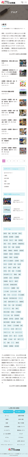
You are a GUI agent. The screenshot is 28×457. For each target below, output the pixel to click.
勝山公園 (5, 298)
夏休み (20, 233)
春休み (9, 267)
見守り (10, 335)
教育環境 (5, 236)
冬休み (9, 243)
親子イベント (18, 329)
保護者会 (10, 250)
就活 (13, 308)
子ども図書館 (21, 294)
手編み (5, 305)
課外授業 (17, 346)
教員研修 (16, 250)
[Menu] (25, 2)
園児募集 (11, 236)
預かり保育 (7, 184)
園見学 (16, 281)
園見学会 (19, 322)
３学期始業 (18, 312)
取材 (20, 291)
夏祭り (17, 308)
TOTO (8, 294)
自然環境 (5, 277)
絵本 (15, 264)
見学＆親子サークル (8, 274)
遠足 (13, 271)
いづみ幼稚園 (16, 325)
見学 (15, 339)
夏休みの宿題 (6, 312)
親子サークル (20, 339)
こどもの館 (6, 291)
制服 (16, 240)
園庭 (20, 274)
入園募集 (13, 288)
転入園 (19, 264)
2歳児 (5, 175)
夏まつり (11, 281)
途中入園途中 (18, 305)
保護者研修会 (21, 243)
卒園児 (10, 257)
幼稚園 (5, 339)
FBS (13, 332)
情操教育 (21, 301)
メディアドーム (7, 308)
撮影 (5, 294)
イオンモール (6, 288)
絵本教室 (16, 257)
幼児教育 (6, 186)
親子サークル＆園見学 (8, 260)
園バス (15, 335)
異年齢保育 (16, 277)
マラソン (20, 298)
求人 (5, 342)
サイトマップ (21, 444)
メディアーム (6, 329)
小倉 (5, 325)
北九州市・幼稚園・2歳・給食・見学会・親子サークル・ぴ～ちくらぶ (10, 101)
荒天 (9, 247)
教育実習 (20, 240)
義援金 (5, 250)
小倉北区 (9, 325)
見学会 (5, 271)
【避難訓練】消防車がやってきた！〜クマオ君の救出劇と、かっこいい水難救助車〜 (10, 72)
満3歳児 (11, 254)
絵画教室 (11, 346)
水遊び (10, 277)
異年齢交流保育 (13, 284)
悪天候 (5, 247)
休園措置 (5, 281)
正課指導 (17, 318)
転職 (8, 342)
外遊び (22, 260)
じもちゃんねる (13, 291)
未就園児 (5, 257)
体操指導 (5, 254)
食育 (21, 325)
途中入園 (6, 178)
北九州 (5, 264)
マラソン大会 (6, 315)
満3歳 (22, 318)
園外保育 (14, 243)
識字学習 (11, 318)
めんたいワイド (18, 332)
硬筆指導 (5, 318)
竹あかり (11, 240)
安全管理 (5, 335)
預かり (5, 267)
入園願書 (17, 236)
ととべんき (14, 294)
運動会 (15, 274)
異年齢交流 (16, 254)
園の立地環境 (6, 322)
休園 (13, 247)
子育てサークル (7, 332)
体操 (18, 288)
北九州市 (20, 335)
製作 (9, 271)
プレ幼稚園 (18, 271)
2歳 (12, 315)
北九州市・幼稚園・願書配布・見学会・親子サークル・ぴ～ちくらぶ (10, 150)
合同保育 (10, 264)
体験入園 (13, 322)
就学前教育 (16, 315)
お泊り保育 (6, 284)
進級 (19, 267)
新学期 (14, 267)
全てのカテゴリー (8, 173)
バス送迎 (10, 339)
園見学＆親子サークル (13, 301)
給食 (5, 181)
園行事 (5, 233)
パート (12, 342)
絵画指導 (21, 250)
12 (24, 161)
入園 (13, 305)
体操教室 (5, 346)
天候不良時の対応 (13, 298)
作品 (9, 305)
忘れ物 (12, 329)
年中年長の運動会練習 (8, 91)
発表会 (12, 312)
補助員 (17, 342)
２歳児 (5, 301)
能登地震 (18, 247)
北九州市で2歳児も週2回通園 (17, 54)
